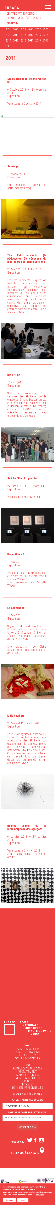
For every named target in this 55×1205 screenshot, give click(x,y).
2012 (23, 40)
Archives (12, 22)
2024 (23, 29)
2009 (45, 40)
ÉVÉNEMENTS (33, 18)
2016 (38, 35)
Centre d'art (14, 13)
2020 (8, 35)
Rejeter (23, 1200)
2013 (15, 40)
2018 (23, 35)
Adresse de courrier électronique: (27, 1112)
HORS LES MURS (15, 18)
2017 (30, 35)
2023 (30, 29)
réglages (40, 1194)
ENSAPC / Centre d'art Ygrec (28, 1100)
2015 (45, 35)
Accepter (9, 1200)
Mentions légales (28, 1078)
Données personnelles (27, 1087)
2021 (45, 29)
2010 (38, 40)
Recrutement (27, 1071)
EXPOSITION (29, 13)
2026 (8, 29)
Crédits (27, 1081)
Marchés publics (27, 1075)
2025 (15, 29)
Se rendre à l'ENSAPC (25, 1153)
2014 (8, 40)
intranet (27, 1084)
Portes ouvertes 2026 (27, 1068)
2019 (15, 35)
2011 (30, 40)
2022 (38, 29)
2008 (8, 46)
